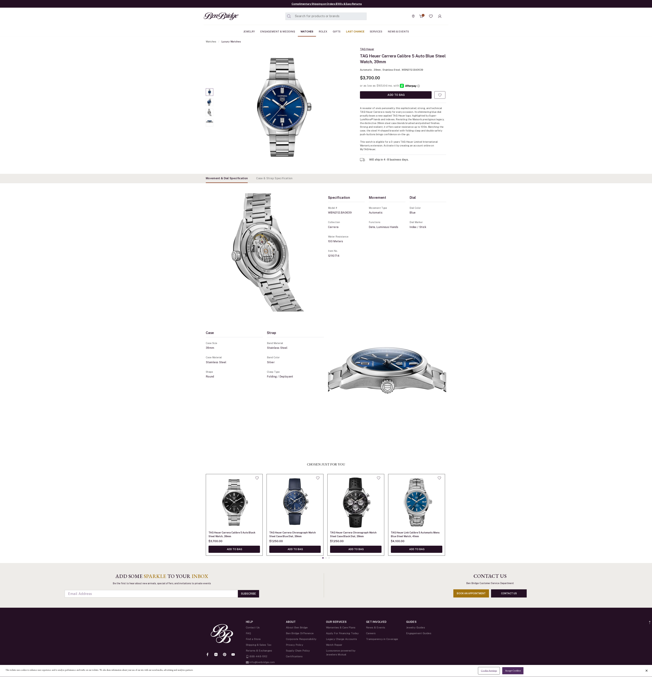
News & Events (375, 627)
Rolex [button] (323, 31)
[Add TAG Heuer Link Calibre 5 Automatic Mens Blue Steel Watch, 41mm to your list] (439, 478)
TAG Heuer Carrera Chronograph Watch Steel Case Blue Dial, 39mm (292, 534)
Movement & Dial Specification (227, 178)
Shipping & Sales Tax (258, 644)
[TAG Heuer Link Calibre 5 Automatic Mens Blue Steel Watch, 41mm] (416, 502)
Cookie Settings (489, 670)
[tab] (227, 178)
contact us (509, 593)
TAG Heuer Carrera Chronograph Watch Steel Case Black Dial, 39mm (353, 534)
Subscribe (248, 593)
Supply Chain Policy (298, 650)
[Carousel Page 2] (209, 102)
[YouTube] (233, 655)
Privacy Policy (294, 644)
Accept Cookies (513, 670)
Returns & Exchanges (259, 650)
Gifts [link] (336, 31)
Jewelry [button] (249, 31)
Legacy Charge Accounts (341, 639)
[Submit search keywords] (289, 16)
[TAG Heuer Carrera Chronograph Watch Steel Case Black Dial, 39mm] (356, 502)
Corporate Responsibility (301, 639)
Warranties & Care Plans (340, 627)
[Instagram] (216, 655)
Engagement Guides (418, 633)
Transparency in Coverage (382, 639)
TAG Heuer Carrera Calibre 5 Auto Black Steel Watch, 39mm (232, 534)
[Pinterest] (224, 655)
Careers (371, 633)
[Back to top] (650, 621)
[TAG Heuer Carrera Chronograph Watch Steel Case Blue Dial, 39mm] (295, 502)
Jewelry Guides (415, 627)
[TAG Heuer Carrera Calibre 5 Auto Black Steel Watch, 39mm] (234, 502)
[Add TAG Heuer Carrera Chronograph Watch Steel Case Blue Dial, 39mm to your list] (317, 478)
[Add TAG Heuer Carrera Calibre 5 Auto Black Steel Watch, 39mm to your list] (256, 478)
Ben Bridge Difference (300, 633)
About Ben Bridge (297, 627)
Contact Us (253, 627)
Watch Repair (334, 644)
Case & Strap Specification (274, 178)
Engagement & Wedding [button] (277, 31)
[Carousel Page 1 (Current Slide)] (209, 92)
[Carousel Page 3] (209, 112)
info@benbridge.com (262, 662)
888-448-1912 (258, 656)
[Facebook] (207, 655)
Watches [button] (307, 31)
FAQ (248, 633)
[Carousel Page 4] (209, 122)
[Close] (646, 670)
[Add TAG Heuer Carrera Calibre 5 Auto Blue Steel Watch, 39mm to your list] (439, 95)
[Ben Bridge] (215, 16)
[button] (431, 16)
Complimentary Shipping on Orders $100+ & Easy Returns (327, 3)
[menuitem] (249, 32)
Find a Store (253, 639)
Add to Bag (396, 94)
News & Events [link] (398, 31)
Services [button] (376, 31)
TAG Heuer (367, 49)
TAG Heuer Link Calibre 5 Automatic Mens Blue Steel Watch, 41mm (415, 534)
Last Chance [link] (355, 31)
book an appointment (471, 593)
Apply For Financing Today (342, 633)
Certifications (294, 656)
